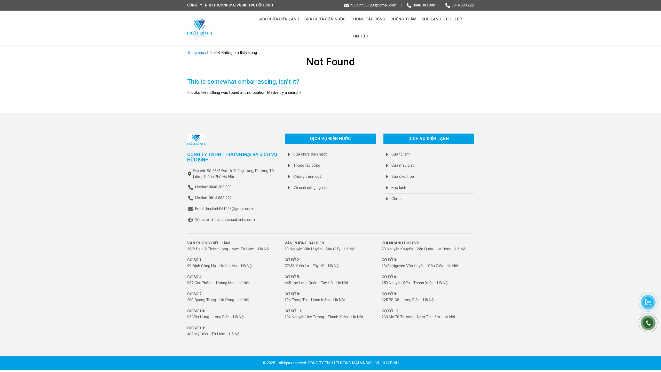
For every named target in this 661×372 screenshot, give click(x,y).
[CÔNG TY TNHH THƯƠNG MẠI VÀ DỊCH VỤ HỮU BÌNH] (199, 28)
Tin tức (360, 36)
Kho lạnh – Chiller (442, 19)
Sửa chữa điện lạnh (278, 19)
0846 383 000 (424, 5)
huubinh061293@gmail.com (373, 5)
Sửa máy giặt (402, 165)
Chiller (396, 198)
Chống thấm (403, 19)
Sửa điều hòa (402, 176)
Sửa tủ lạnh (401, 154)
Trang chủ (195, 52)
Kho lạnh (398, 187)
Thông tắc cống (368, 19)
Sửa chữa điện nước (324, 19)
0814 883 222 (463, 5)
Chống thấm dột (307, 176)
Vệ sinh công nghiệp (310, 187)
